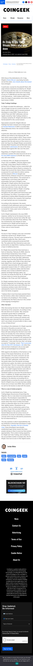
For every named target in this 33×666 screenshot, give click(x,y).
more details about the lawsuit (22, 82)
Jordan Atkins (7, 52)
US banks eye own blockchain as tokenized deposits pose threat (12, 2)
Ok (17, 663)
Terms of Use (16, 539)
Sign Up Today (7, 649)
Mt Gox (3, 460)
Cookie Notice (16, 553)
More (28, 18)
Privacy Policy (16, 546)
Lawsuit (24, 456)
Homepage (5, 64)
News (4, 18)
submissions (14, 147)
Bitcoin (15, 174)
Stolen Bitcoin (11, 80)
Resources (20, 18)
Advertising (16, 532)
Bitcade (12, 18)
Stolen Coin (10, 460)
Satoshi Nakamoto (9, 126)
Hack (19, 456)
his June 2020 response (8, 155)
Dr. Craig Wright (11, 456)
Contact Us (16, 525)
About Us (16, 559)
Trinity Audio (17, 72)
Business (5, 26)
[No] (31, 661)
